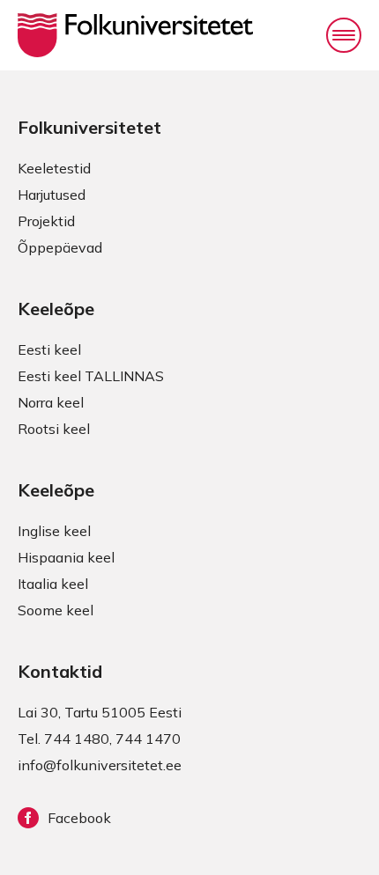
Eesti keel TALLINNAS (91, 376)
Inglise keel (54, 531)
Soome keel (55, 610)
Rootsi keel (54, 429)
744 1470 (148, 738)
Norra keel (51, 402)
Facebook (79, 818)
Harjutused (51, 194)
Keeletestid (54, 168)
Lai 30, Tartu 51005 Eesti (100, 712)
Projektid (46, 221)
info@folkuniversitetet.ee (100, 765)
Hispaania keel (66, 557)
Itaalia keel (53, 583)
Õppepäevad (60, 247)
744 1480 (76, 738)
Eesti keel (49, 349)
